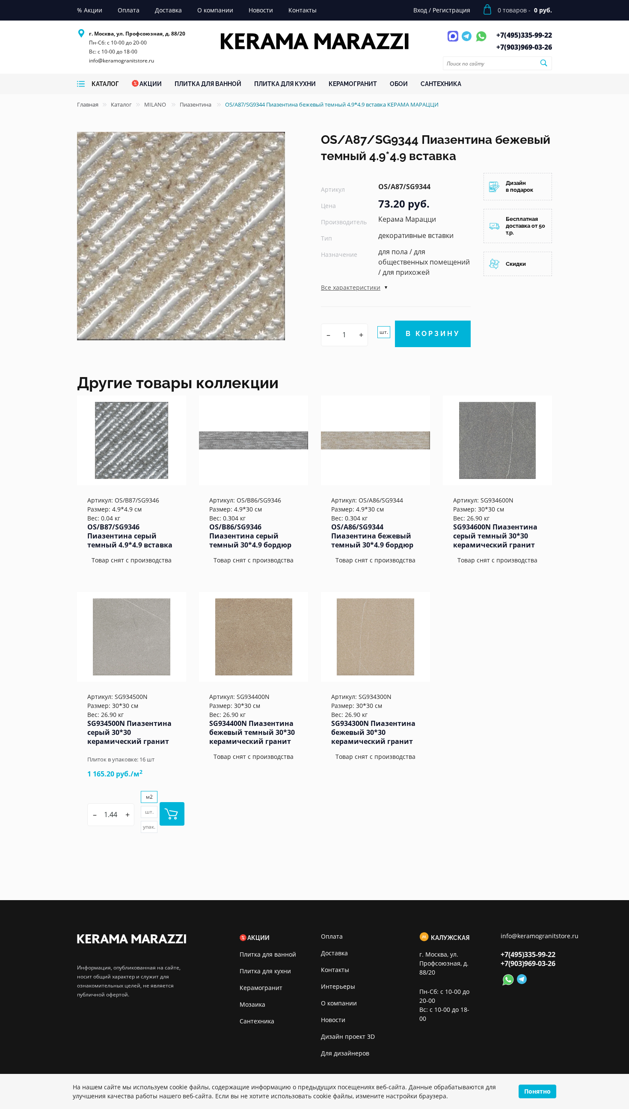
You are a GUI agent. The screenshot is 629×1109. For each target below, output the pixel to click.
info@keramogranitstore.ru (121, 60)
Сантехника (257, 1021)
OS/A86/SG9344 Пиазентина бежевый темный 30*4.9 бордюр (372, 536)
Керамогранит (261, 988)
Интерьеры (338, 986)
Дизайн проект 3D (348, 1036)
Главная (87, 104)
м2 (149, 796)
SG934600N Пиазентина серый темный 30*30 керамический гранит (495, 536)
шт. (384, 332)
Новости (333, 1020)
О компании (339, 1003)
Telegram (468, 41)
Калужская (450, 937)
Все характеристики (350, 287)
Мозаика (252, 1004)
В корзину (433, 334)
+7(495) (524, 35)
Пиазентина (196, 104)
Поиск (543, 62)
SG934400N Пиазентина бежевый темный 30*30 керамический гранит (252, 732)
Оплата (332, 936)
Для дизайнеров (345, 1053)
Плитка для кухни (265, 971)
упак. (149, 826)
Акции (258, 937)
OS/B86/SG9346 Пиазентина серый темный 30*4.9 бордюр (250, 536)
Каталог (121, 104)
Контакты (335, 970)
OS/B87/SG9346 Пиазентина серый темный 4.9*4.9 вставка (129, 536)
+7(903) (524, 47)
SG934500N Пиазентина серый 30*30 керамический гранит (129, 732)
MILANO (155, 104)
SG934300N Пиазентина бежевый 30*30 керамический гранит (373, 732)
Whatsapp (481, 41)
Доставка (334, 953)
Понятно (537, 1091)
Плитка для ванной (268, 954)
